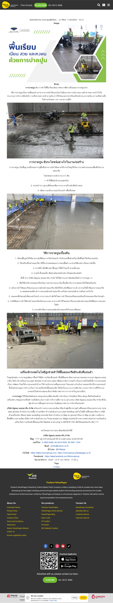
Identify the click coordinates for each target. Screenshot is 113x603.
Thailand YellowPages (56, 482)
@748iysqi (60, 449)
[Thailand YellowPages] (51, 546)
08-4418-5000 (60, 442)
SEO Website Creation (49, 528)
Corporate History (13, 507)
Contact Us (81, 503)
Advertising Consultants (85, 507)
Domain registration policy (16, 535)
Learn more (53, 600)
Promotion (45, 524)
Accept (83, 598)
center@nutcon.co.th (59, 445)
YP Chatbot (45, 521)
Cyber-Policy (11, 514)
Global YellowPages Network (18, 528)
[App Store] (83, 559)
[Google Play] (83, 565)
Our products (47, 503)
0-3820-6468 (47, 442)
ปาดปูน (56, 466)
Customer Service (82, 514)
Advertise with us (82, 510)
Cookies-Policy (12, 518)
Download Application (68, 554)
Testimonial (11, 524)
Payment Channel (82, 518)
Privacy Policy (12, 510)
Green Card (45, 518)
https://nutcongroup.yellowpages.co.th (74, 452)
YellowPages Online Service (52, 510)
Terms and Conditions (15, 521)
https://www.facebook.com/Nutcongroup (62, 456)
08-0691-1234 (74, 442)
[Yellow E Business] (46, 546)
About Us (11, 503)
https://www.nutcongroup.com (44, 452)
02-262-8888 (40, 5)
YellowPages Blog (48, 514)
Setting (74, 598)
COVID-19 (10, 531)
